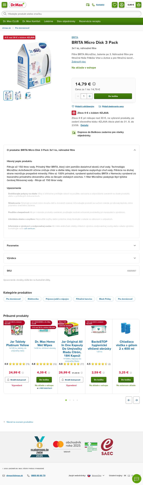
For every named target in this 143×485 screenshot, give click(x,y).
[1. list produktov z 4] (66, 400)
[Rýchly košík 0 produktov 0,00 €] (138, 5)
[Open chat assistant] (137, 479)
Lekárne (48, 21)
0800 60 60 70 (38, 475)
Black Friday (105, 299)
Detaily (84, 125)
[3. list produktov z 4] (73, 400)
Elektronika (33, 299)
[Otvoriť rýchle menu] (4, 5)
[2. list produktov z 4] (70, 400)
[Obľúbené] (114, 5)
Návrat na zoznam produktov (20, 422)
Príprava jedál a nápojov (57, 299)
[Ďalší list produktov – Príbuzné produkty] (136, 400)
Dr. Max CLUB (11, 21)
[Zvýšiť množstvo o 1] (89, 96)
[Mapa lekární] (88, 4)
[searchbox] (71, 13)
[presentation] (17, 329)
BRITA (75, 37)
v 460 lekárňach (45, 388)
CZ (129, 475)
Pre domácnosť (13, 299)
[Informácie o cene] (94, 84)
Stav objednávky (66, 21)
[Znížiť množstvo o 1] (78, 96)
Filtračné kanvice (84, 299)
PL (133, 475)
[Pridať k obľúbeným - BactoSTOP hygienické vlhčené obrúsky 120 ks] (109, 322)
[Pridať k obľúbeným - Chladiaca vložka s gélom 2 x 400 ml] (136, 322)
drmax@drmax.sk (14, 475)
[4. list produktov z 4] (77, 400)
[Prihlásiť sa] (121, 5)
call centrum (29, 228)
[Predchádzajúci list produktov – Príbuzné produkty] (129, 400)
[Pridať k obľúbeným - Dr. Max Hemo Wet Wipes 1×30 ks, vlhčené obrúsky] (54, 322)
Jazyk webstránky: (77, 475)
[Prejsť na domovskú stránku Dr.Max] (17, 5)
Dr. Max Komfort (31, 21)
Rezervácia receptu (90, 21)
